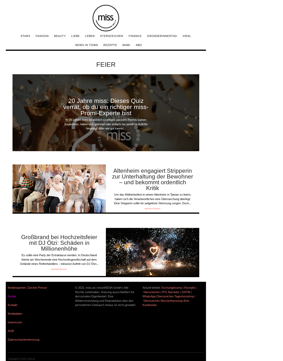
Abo (139, 45)
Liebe (75, 36)
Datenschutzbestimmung (23, 339)
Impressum (15, 322)
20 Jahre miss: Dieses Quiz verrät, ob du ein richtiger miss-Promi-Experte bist (106, 107)
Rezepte (110, 45)
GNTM (186, 292)
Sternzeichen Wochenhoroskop (163, 300)
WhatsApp (149, 296)
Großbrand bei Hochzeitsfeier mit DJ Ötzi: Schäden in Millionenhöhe (59, 243)
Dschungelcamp (171, 287)
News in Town (86, 45)
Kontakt (12, 305)
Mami (126, 45)
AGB (11, 331)
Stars (25, 36)
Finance (135, 36)
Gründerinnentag (162, 36)
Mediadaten (15, 313)
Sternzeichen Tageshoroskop (175, 296)
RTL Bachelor (170, 292)
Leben (90, 36)
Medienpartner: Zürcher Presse (27, 287)
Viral (187, 36)
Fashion (42, 36)
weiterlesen (153, 208)
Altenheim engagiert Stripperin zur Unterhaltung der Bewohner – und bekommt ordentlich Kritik (152, 179)
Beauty (60, 36)
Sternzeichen (111, 36)
